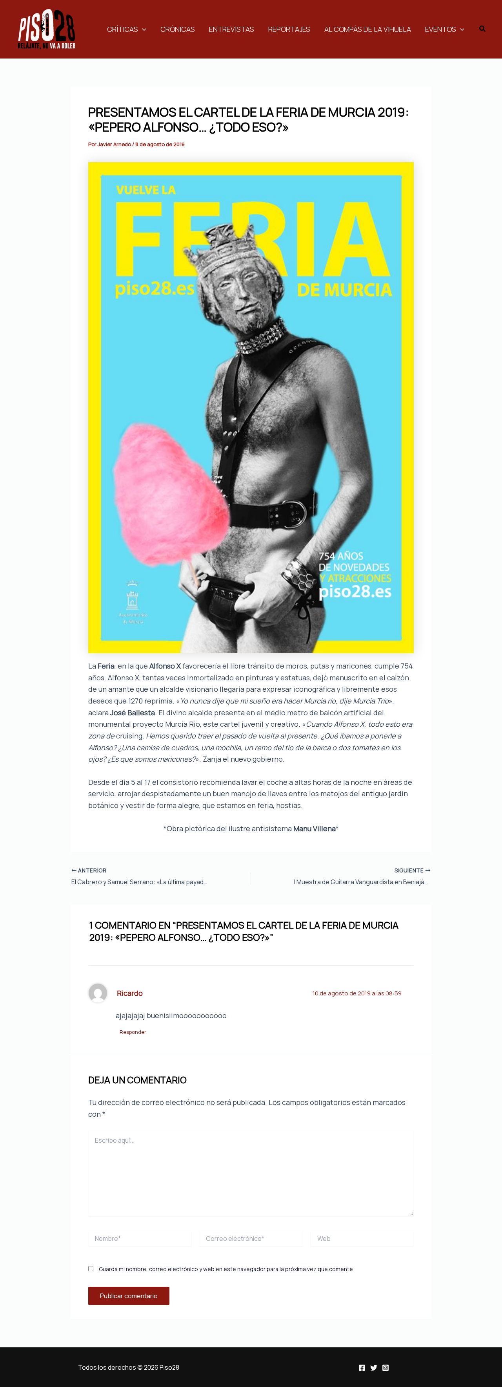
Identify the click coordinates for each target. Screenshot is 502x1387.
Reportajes (289, 29)
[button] (482, 29)
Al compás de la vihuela (367, 29)
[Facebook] (362, 1367)
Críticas (122, 29)
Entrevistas (231, 29)
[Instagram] (385, 1367)
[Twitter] (373, 1367)
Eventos (440, 29)
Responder (133, 1031)
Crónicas (177, 29)
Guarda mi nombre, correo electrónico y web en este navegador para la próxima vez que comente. (226, 1269)
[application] (142, 29)
